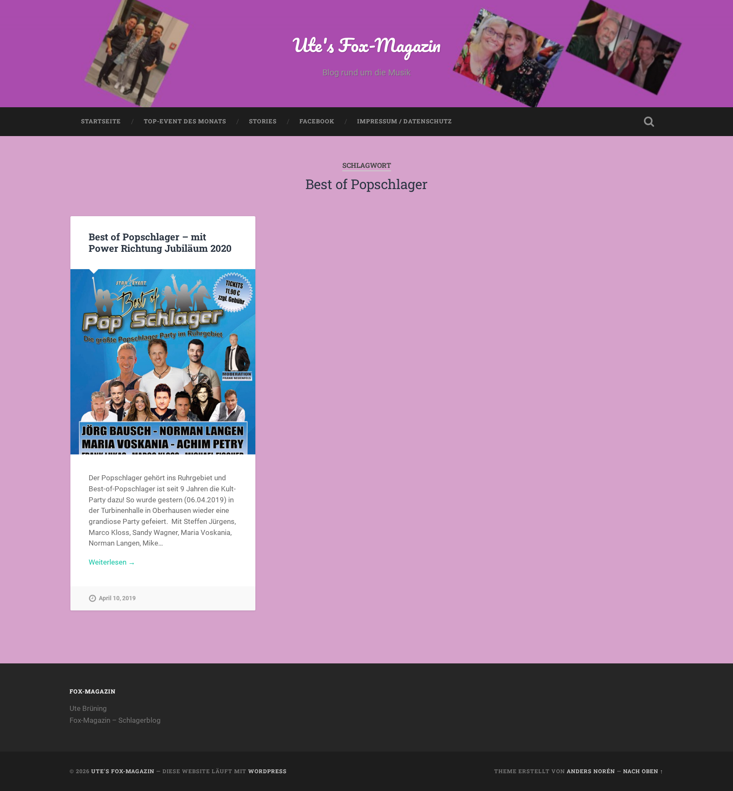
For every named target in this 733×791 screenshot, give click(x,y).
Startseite (101, 121)
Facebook (316, 121)
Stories (263, 121)
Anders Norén (591, 771)
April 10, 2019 (117, 598)
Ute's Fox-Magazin (367, 45)
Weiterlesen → (112, 562)
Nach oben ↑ (643, 771)
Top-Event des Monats (185, 121)
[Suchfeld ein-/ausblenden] (649, 121)
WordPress (267, 771)
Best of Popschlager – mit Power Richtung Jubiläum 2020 (160, 242)
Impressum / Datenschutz (404, 121)
